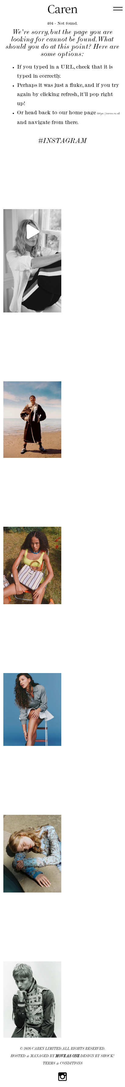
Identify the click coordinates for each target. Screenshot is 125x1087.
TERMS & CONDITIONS (63, 1064)
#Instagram (62, 141)
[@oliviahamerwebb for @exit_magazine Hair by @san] (32, 680)
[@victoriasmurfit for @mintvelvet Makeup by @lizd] (32, 231)
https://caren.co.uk (108, 113)
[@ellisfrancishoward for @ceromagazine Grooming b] (32, 390)
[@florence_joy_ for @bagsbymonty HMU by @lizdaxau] (32, 536)
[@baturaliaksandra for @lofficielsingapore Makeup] (32, 825)
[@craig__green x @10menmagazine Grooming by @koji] (32, 970)
